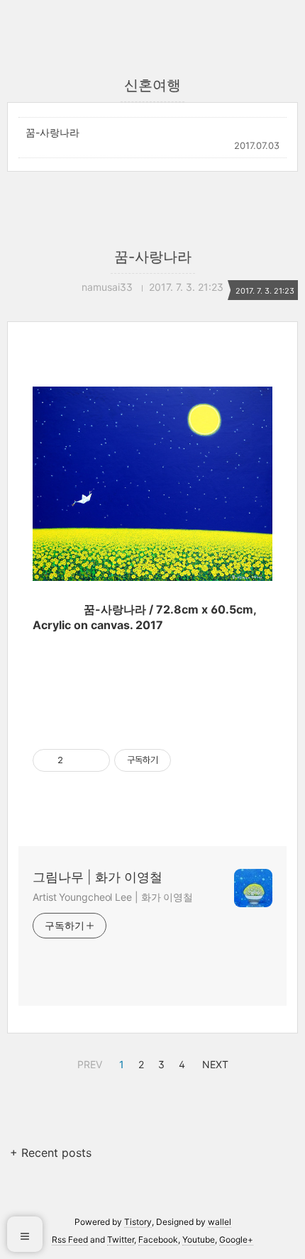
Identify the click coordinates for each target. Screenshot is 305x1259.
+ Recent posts (51, 1153)
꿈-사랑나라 (52, 132)
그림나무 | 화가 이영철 (97, 877)
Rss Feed (70, 1239)
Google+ (236, 1239)
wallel (219, 1221)
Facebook (158, 1239)
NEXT (213, 1062)
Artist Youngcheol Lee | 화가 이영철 (113, 897)
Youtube (198, 1239)
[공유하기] (76, 760)
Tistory (138, 1221)
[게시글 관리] (94, 760)
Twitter (120, 1239)
